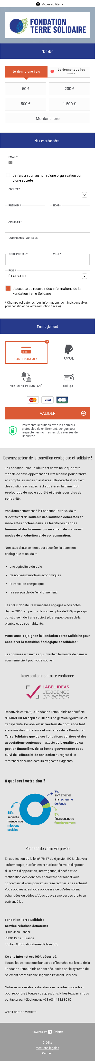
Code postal (18, 254)
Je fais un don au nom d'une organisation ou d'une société (47, 178)
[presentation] (26, 71)
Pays (12, 270)
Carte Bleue (62, 399)
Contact (47, 1053)
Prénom (15, 205)
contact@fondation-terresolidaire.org (31, 944)
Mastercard (33, 399)
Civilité (14, 189)
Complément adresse (23, 238)
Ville (57, 254)
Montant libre (47, 118)
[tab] (26, 72)
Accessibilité (50, 4)
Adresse (15, 221)
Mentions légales (47, 1048)
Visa (47, 399)
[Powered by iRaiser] (47, 1032)
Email (13, 157)
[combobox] (47, 194)
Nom (57, 205)
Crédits (47, 1042)
